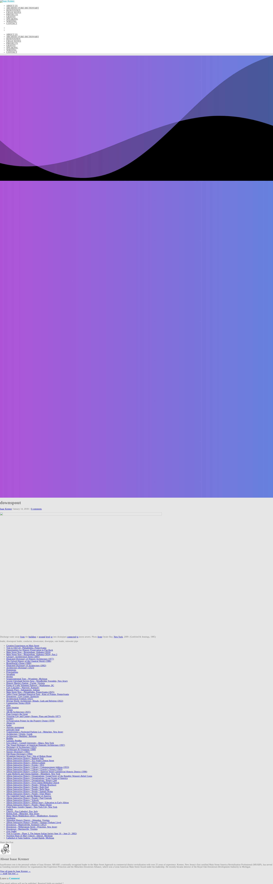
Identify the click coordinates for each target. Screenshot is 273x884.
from (22, 637)
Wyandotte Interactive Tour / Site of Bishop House (29, 756)
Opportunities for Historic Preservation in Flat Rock (29, 650)
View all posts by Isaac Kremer (15, 871)
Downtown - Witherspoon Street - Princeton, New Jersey (31, 827)
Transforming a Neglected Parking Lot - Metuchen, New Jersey (34, 732)
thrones (9, 676)
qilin (8, 705)
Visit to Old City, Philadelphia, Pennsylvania (26, 648)
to (77, 637)
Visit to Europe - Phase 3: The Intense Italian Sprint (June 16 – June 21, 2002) (41, 833)
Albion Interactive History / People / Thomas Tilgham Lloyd (33, 822)
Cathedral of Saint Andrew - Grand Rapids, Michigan (30, 838)
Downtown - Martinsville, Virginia (21, 829)
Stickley (10, 718)
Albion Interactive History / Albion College (25, 763)
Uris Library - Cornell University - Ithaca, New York (30, 743)
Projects (12, 14)
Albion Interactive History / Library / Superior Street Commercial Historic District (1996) (46, 771)
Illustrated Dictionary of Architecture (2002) (26, 665)
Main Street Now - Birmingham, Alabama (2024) (28, 652)
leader (9, 725)
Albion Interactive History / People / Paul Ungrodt (29, 798)
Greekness (10, 818)
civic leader (11, 831)
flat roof (13, 873)
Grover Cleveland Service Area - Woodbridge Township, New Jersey (37, 681)
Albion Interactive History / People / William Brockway (31, 785)
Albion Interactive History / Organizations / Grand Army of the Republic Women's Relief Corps (49, 776)
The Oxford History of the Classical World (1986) (28, 661)
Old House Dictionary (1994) (19, 754)
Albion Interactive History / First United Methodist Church (32, 783)
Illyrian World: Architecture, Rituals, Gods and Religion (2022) (34, 701)
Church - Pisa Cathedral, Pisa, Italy (22, 811)
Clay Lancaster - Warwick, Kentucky (22, 687)
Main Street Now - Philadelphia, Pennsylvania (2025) (30, 692)
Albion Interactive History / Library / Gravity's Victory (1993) (34, 769)
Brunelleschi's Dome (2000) (18, 663)
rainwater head (12, 729)
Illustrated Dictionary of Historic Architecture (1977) (30, 659)
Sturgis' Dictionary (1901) (18, 752)
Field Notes (13, 12)
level (48, 637)
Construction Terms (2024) (18, 703)
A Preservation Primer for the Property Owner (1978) (30, 721)
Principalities (12, 672)
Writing (11, 21)
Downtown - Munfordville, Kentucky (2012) (26, 825)
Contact (11, 23)
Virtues (9, 710)
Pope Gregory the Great (17, 714)
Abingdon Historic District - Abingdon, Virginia (27, 820)
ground (42, 637)
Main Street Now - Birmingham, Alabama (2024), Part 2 (31, 654)
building (32, 637)
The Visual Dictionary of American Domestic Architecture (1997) (35, 745)
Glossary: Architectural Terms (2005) (23, 657)
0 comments (36, 509)
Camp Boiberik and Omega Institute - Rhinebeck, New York (33, 774)
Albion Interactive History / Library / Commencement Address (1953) (37, 767)
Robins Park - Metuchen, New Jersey (22, 813)
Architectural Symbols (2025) (19, 699)
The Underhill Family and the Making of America (28, 796)
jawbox (9, 809)
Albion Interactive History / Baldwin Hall (25, 758)
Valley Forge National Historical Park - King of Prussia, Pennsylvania (37, 694)
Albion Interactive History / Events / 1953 (25, 765)
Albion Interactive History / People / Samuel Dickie (29, 791)
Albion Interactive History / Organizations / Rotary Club (31, 780)
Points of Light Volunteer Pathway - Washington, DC (30, 685)
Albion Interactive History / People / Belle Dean (27, 789)
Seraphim (10, 674)
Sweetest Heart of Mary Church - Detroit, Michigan (29, 836)
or (52, 637)
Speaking (12, 19)
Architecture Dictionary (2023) (20, 668)
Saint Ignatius (12, 707)
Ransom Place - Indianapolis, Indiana (23, 690)
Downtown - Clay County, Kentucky (22, 696)
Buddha (9, 738)
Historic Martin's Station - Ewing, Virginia (25, 683)
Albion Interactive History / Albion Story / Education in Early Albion (37, 802)
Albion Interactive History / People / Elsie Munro (28, 794)
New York (118, 637)
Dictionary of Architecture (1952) (21, 747)
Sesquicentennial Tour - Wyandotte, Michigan (26, 679)
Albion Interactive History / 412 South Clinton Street (30, 760)
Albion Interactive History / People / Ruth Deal (27, 787)
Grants (10, 17)
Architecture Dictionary (22, 8)
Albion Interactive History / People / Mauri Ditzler (29, 805)
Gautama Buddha (14, 741)
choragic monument (15, 727)
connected (71, 637)
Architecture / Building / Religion (21, 736)
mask (3, 873)
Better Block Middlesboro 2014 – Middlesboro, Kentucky (32, 816)
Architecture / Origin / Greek (19, 734)
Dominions (11, 670)
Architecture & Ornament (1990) (21, 749)
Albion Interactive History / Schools (22, 800)
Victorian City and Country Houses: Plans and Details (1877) (33, 716)
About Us (12, 6)
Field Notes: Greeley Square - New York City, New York (31, 807)
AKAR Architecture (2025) (18, 712)
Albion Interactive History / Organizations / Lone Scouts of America (37, 778)
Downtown (13, 10)
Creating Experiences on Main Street (22, 645)
